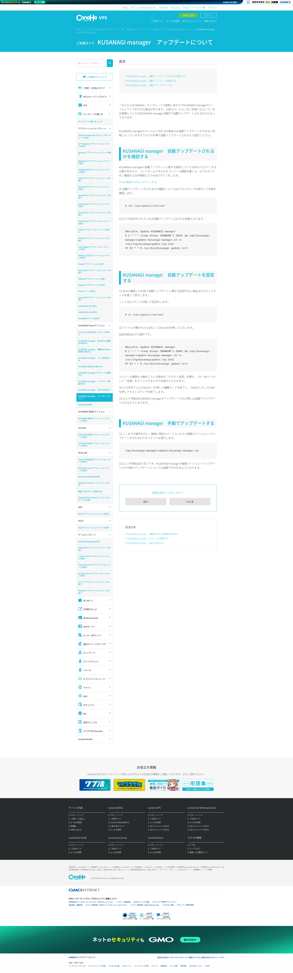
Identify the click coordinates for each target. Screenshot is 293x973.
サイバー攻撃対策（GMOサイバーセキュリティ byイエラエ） (107, 905)
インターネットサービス (77, 966)
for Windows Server (147, 7)
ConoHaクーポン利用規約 (132, 867)
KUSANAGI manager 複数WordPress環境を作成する (152, 533)
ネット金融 (173, 966)
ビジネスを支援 (114, 966)
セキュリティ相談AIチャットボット (164, 902)
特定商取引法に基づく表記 (91, 869)
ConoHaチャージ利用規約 (110, 867)
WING (125, 7)
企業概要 (196, 869)
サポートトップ (83, 29)
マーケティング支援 (141, 966)
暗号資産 (183, 966)
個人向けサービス (196, 966)
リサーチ (154, 966)
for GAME (163, 7)
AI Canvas (175, 7)
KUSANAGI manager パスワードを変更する (148, 538)
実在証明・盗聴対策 (75, 905)
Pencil (186, 7)
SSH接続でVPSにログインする (139, 182)
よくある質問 (172, 20)
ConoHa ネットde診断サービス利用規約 (159, 867)
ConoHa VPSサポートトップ (107, 29)
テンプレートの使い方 (151, 29)
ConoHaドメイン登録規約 (88, 867)
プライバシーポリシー (167, 869)
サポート (212, 7)
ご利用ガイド (157, 20)
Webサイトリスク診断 (141, 902)
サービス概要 (207, 869)
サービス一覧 (198, 7)
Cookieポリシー (184, 869)
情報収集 (164, 966)
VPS (133, 7)
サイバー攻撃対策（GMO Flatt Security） (145, 905)
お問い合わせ (210, 20)
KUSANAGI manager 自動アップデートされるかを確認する (156, 76)
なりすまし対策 (168, 905)
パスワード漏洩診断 (124, 902)
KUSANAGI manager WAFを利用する (145, 542)
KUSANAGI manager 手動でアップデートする (149, 85)
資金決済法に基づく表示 (112, 869)
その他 (207, 966)
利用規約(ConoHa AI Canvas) (187, 867)
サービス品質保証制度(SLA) (134, 869)
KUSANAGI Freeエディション (179, 29)
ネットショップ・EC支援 (97, 966)
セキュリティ (127, 966)
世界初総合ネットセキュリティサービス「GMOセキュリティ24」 (91, 902)
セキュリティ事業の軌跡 (185, 905)
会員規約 (72, 867)
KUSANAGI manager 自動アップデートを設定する (152, 80)
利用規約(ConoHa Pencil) (210, 867)
